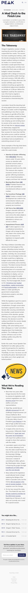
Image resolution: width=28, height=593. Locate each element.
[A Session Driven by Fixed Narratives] (14, 532)
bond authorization (11, 287)
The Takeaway (7, 10)
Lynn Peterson (17, 421)
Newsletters (14, 579)
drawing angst (10, 400)
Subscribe (14, 580)
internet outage (20, 125)
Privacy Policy (14, 582)
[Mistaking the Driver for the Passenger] (14, 520)
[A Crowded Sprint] (14, 536)
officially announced (12, 410)
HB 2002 (13, 157)
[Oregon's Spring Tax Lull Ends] (14, 524)
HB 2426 (20, 208)
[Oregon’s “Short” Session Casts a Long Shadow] (14, 528)
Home (14, 577)
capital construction (17, 285)
